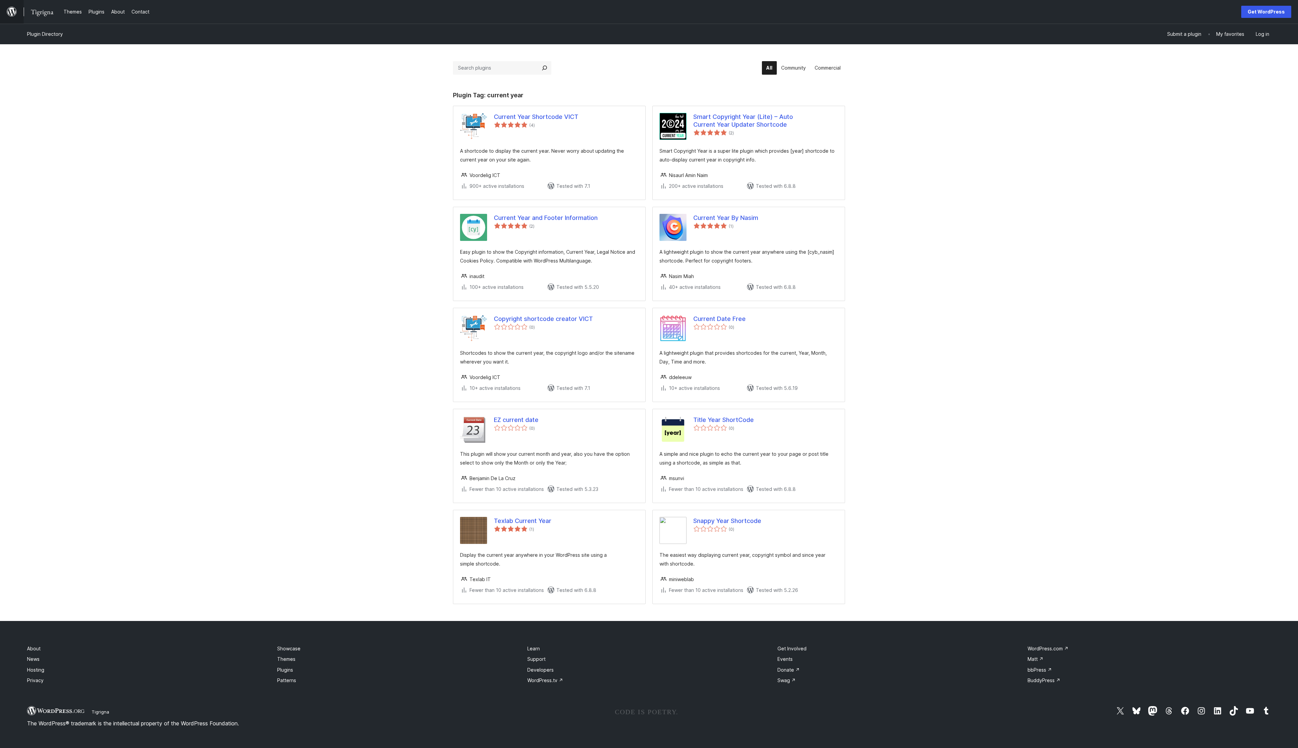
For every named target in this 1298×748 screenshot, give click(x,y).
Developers (540, 670)
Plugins (285, 670)
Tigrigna (100, 712)
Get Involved (792, 648)
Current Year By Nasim (725, 217)
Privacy (35, 680)
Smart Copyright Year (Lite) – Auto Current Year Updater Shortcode (743, 120)
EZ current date (516, 419)
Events (785, 659)
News (33, 659)
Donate (788, 670)
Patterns (286, 680)
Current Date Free (719, 318)
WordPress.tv (545, 680)
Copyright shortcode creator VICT (543, 318)
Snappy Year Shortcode (727, 520)
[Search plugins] (544, 68)
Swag (786, 680)
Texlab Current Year (522, 520)
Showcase (289, 648)
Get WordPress (1266, 12)
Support (536, 659)
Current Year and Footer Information (546, 217)
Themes (286, 659)
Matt (1035, 659)
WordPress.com (1048, 648)
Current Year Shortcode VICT (536, 116)
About (34, 648)
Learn (533, 648)
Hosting (35, 670)
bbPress (1040, 670)
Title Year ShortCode (723, 419)
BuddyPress (1044, 680)
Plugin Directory (45, 34)
